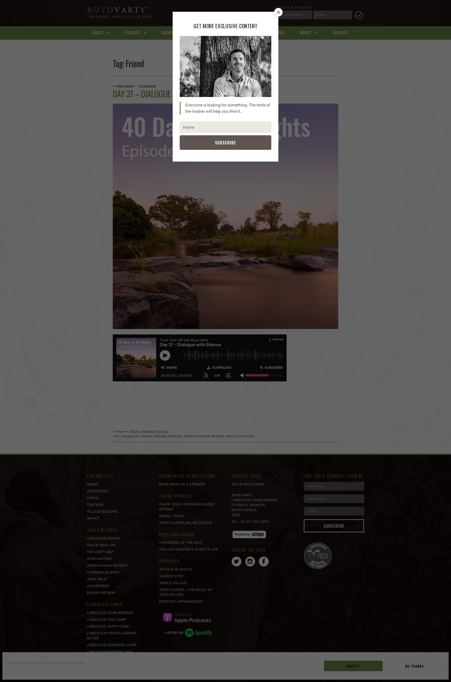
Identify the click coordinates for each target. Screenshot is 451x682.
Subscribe (225, 143)
